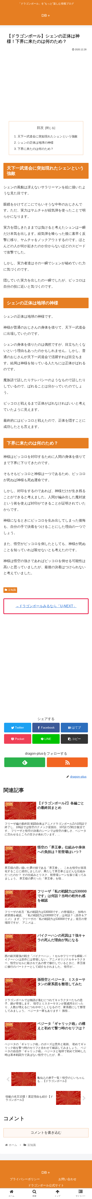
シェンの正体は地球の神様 (35, 142)
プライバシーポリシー (25, 1179)
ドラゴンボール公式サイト (46, 1185)
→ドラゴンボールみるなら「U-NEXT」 (46, 606)
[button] (83, 678)
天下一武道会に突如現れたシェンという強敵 (47, 136)
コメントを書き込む (46, 1132)
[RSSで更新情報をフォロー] (67, 762)
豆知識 (12, 589)
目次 (40, 127)
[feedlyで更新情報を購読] (24, 762)
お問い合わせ (67, 1179)
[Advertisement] (46, 84)
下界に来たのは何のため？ (35, 148)
